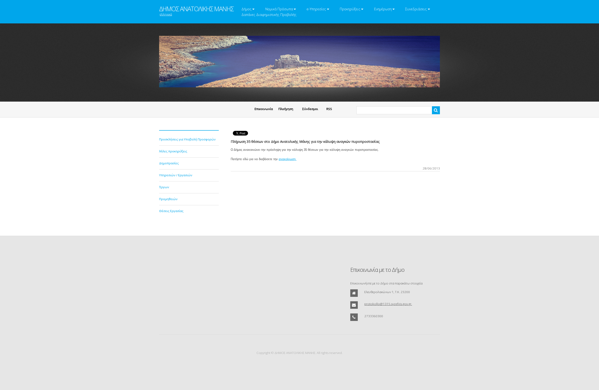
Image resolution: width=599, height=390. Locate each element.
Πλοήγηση (285, 109)
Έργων (164, 187)
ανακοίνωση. (287, 159)
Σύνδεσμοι (310, 109)
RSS (329, 109)
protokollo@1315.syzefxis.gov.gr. (388, 304)
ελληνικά (166, 14)
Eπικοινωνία (264, 109)
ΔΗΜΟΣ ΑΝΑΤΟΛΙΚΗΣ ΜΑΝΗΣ (196, 9)
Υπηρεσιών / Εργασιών (175, 175)
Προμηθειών (168, 199)
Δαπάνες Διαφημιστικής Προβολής (268, 14)
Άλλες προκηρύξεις (173, 151)
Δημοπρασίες (169, 163)
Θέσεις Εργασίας (171, 211)
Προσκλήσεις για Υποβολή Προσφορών (187, 139)
